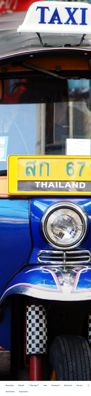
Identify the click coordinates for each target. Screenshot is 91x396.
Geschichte (10, 392)
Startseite (10, 385)
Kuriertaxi (68, 385)
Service (80, 385)
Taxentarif (55, 385)
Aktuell (21, 385)
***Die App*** (34, 385)
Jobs (45, 385)
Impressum (23, 392)
